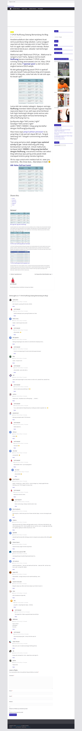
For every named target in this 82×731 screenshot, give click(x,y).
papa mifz (15, 572)
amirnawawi (19, 37)
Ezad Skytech (16, 479)
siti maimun (16, 561)
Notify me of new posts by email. (16, 712)
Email (10, 696)
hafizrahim (15, 299)
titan (14, 591)
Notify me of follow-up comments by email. (18, 708)
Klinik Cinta (15, 318)
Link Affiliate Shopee (58, 127)
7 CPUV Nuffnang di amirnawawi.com (20, 263)
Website (11, 701)
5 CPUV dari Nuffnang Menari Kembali (20, 243)
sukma (14, 394)
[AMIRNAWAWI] (11, 6)
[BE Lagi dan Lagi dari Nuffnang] (20, 213)
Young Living (24, 8)
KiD (15, 600)
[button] (30, 91)
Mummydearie (16, 509)
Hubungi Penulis (32, 8)
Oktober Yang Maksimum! (16, 274)
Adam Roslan (16, 641)
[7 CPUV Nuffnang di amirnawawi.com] (20, 252)
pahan (14, 660)
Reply (14, 306)
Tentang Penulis (16, 8)
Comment (11, 675)
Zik (13, 651)
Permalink (25, 301)
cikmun (15, 432)
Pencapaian (40, 8)
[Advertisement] (41, 18)
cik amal (15, 451)
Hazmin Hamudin (17, 581)
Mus (14, 356)
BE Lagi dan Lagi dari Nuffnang (18, 224)
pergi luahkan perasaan (33, 131)
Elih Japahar (16, 337)
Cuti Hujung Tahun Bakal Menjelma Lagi (43, 274)
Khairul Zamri (16, 542)
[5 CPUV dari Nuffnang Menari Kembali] (20, 232)
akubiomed (16, 413)
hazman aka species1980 (19, 552)
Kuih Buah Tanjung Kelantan (59, 138)
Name (10, 690)
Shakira (15, 520)
